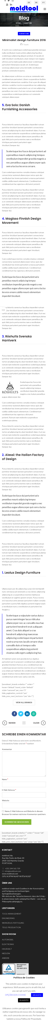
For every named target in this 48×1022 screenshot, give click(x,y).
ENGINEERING (8, 918)
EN (36, 2)
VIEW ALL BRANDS (24, 702)
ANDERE (5, 958)
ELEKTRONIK (8, 944)
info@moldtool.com (13, 871)
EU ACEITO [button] (24, 1000)
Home (18, 23)
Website (5, 800)
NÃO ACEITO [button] (37, 995)
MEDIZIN (6, 953)
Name (5, 779)
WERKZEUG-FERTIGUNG (13, 923)
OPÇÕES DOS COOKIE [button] (15, 995)
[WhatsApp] (33, 713)
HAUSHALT (7, 949)
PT (44, 2)
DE (29, 2)
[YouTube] (7, 4)
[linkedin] (11, 4)
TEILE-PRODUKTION (11, 927)
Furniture (27, 23)
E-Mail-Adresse (9, 790)
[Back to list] (24, 723)
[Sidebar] (3, 310)
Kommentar (7, 749)
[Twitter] (20, 713)
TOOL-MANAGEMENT (11, 914)
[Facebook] (14, 713)
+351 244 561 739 (12, 868)
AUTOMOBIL (7, 939)
